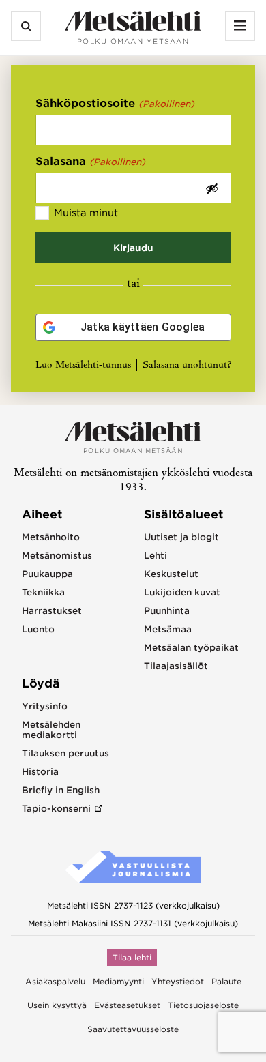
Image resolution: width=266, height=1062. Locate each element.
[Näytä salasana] (212, 188)
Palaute (226, 981)
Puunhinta (167, 611)
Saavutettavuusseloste (133, 1029)
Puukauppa (47, 574)
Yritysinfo (45, 706)
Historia (40, 772)
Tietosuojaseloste (203, 1005)
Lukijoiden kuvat (182, 592)
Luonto (38, 629)
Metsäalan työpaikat (191, 648)
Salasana (90, 161)
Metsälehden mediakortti (51, 730)
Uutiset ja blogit (181, 537)
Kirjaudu (133, 248)
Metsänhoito (51, 537)
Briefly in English (61, 790)
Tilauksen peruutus (65, 753)
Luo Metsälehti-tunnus (83, 365)
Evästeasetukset (127, 1005)
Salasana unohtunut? (187, 365)
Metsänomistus (57, 555)
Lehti (155, 555)
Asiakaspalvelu (55, 981)
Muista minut (86, 212)
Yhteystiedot (177, 981)
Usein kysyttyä (57, 1005)
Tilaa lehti (132, 957)
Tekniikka (43, 592)
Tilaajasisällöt (176, 666)
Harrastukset (52, 611)
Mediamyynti (118, 981)
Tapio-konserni (56, 808)
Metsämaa (168, 629)
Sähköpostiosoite (115, 103)
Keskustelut (171, 574)
